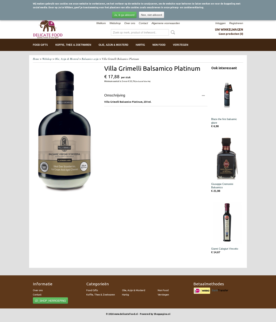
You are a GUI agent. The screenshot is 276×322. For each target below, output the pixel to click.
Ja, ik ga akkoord (124, 14)
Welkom (101, 23)
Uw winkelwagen (229, 29)
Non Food (158, 44)
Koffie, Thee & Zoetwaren (73, 44)
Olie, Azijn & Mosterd (113, 44)
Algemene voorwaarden (166, 23)
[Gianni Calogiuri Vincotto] (227, 223)
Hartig (140, 44)
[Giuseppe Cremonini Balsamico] (227, 158)
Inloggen (220, 23)
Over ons (129, 23)
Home (36, 59)
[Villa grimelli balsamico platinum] (66, 128)
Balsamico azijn (90, 59)
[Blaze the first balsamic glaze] (227, 93)
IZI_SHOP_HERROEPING (50, 300)
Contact (143, 23)
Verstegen (180, 44)
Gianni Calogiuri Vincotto (224, 248)
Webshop (115, 23)
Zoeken (172, 32)
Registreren (236, 23)
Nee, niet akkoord (151, 14)
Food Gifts (40, 44)
